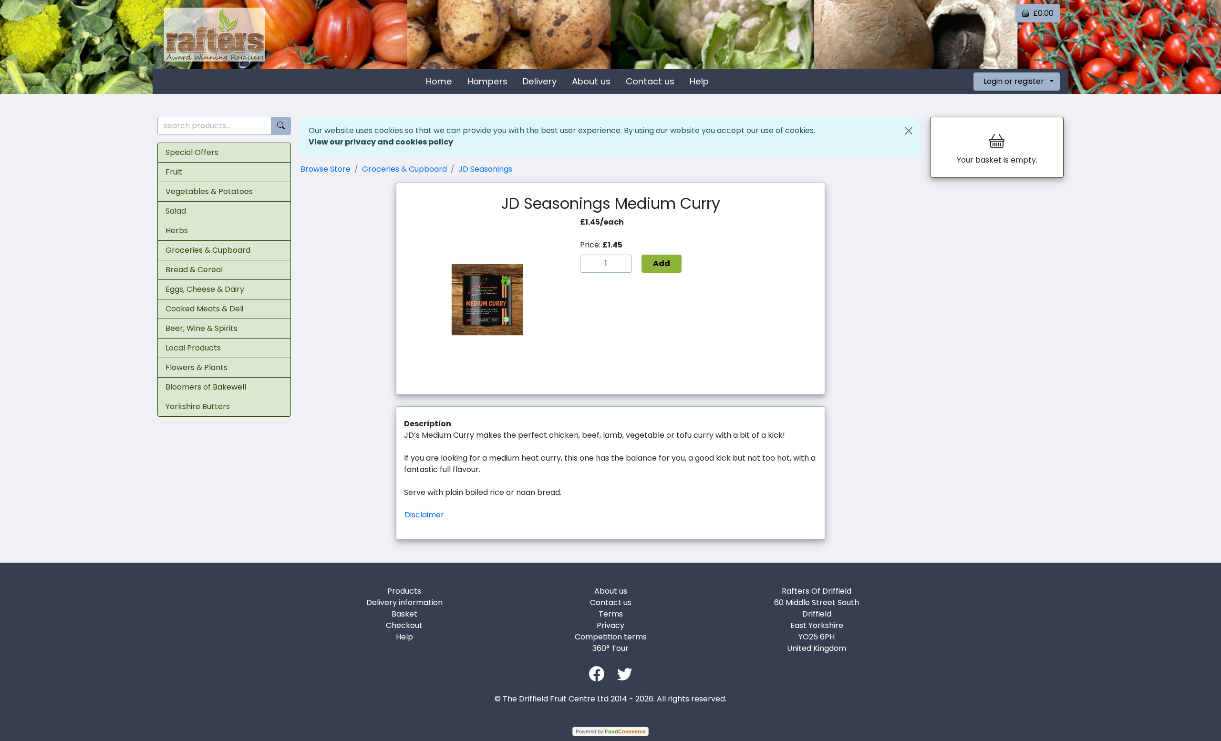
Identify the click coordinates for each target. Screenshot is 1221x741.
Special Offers (192, 152)
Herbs (177, 230)
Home (439, 81)
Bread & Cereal (194, 269)
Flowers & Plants (197, 367)
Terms (611, 613)
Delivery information (404, 602)
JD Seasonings (485, 169)
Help (699, 81)
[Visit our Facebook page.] (596, 673)
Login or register (1014, 81)
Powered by (610, 731)
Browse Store (325, 169)
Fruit (174, 171)
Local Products (193, 347)
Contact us (650, 81)
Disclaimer (424, 514)
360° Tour (610, 648)
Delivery (540, 81)
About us (591, 81)
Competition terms (611, 636)
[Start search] (281, 126)
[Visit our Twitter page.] (624, 673)
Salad (176, 211)
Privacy (610, 625)
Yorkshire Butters (198, 406)
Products (404, 591)
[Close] (908, 130)
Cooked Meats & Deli (204, 308)
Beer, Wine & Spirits (202, 328)
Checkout (404, 625)
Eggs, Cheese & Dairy (205, 289)
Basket (404, 613)
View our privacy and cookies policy (381, 141)
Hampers (487, 81)
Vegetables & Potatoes (209, 191)
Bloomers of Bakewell (206, 386)
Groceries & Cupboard (208, 250)
